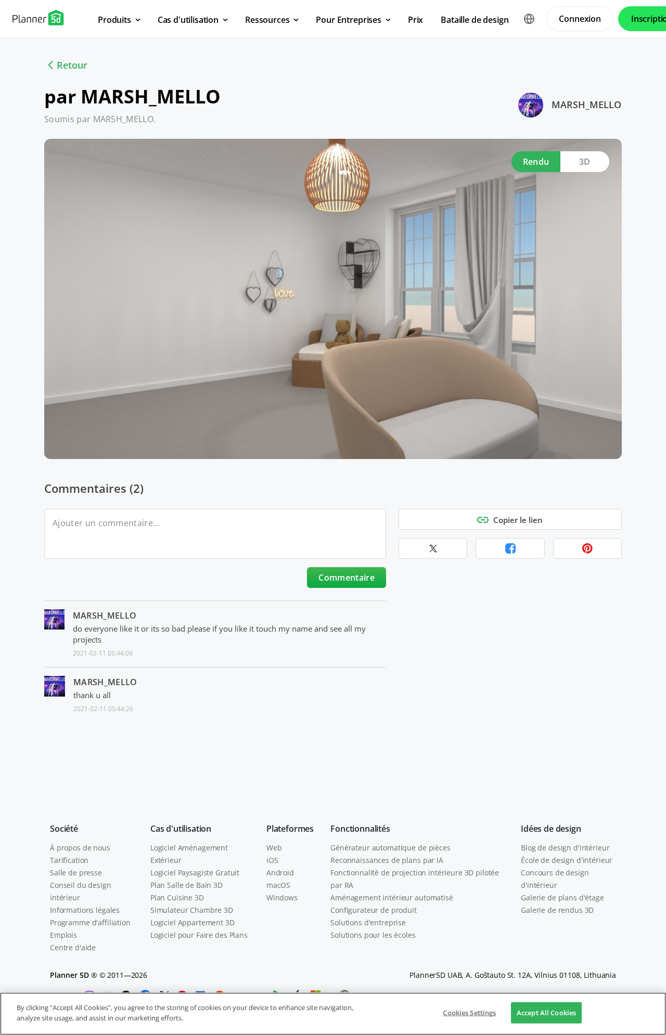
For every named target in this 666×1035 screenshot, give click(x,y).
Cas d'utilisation (180, 828)
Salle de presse (76, 872)
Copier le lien (518, 520)
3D (585, 161)
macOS (278, 885)
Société (64, 828)
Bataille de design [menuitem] (474, 19)
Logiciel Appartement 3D (192, 922)
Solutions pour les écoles (373, 935)
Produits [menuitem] (114, 19)
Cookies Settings (469, 1012)
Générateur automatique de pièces (390, 848)
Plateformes (290, 828)
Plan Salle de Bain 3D (186, 885)
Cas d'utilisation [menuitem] (188, 19)
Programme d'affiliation (90, 922)
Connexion (580, 18)
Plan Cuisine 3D (177, 897)
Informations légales (85, 910)
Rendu (536, 161)
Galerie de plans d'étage (562, 897)
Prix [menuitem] (415, 19)
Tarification (69, 860)
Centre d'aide (73, 947)
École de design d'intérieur (566, 860)
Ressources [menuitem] (267, 19)
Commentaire (346, 577)
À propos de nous (80, 848)
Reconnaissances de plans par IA (386, 860)
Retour (72, 65)
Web (274, 848)
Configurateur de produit (373, 910)
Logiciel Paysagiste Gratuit (194, 872)
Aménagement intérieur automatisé (391, 897)
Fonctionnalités (360, 828)
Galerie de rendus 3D (557, 910)
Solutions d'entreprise (368, 922)
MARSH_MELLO (586, 104)
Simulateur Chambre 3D (191, 910)
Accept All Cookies (546, 1012)
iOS (272, 860)
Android (280, 872)
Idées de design (551, 828)
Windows (282, 897)
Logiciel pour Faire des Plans (199, 935)
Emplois (63, 935)
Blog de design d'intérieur (565, 848)
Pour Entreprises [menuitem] (348, 19)
